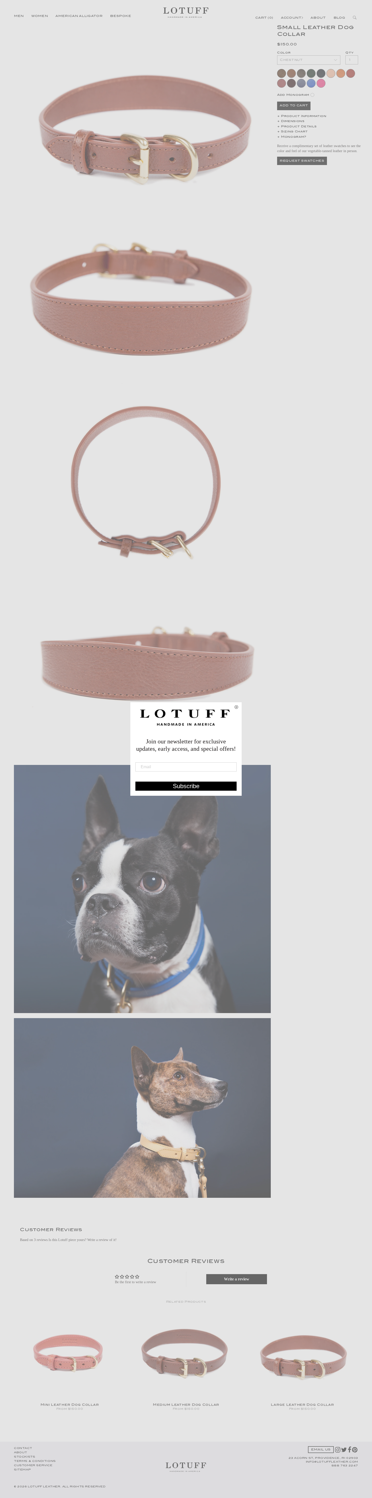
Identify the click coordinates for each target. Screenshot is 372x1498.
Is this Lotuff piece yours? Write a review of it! (83, 1240)
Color (284, 53)
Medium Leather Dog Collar (186, 1405)
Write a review (236, 1279)
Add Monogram (293, 95)
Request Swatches (302, 161)
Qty (349, 53)
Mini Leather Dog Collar (69, 1405)
